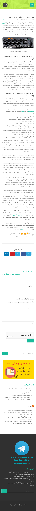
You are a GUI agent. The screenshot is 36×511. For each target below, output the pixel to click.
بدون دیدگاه (5, 20)
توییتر (18, 254)
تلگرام (29, 254)
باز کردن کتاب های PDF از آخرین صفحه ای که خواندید (21, 484)
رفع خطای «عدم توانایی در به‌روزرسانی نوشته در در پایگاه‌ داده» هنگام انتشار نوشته (18, 413)
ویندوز (22, 111)
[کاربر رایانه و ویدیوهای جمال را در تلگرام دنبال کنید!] (21, 453)
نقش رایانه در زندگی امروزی (23, 474)
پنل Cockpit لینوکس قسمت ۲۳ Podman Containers (18, 397)
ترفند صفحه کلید (29, 235)
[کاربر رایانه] (5, 2)
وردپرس (29, 406)
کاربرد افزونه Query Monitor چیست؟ (22, 423)
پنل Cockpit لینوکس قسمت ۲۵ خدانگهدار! (21, 393)
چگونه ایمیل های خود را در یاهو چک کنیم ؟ (19, 472)
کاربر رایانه (23, 229)
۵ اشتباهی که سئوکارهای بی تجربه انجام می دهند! (20, 410)
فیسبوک (23, 254)
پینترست (12, 254)
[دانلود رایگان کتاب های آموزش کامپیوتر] (18, 370)
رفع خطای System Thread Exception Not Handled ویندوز (19, 479)
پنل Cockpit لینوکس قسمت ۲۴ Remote (22, 395)
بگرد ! (5, 353)
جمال (32, 483)
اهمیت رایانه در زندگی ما (11, 274)
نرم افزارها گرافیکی (17, 215)
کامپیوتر (4, 23)
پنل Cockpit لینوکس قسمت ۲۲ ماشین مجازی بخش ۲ (19, 399)
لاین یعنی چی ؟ (28, 271)
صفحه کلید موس (20, 235)
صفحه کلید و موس (13, 20)
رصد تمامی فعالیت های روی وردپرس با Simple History (18, 421)
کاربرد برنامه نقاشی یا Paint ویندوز (21, 476)
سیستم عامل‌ (31, 111)
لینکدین (6, 254)
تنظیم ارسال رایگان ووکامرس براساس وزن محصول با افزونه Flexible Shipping (19, 418)
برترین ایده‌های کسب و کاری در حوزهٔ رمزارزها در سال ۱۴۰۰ (19, 389)
